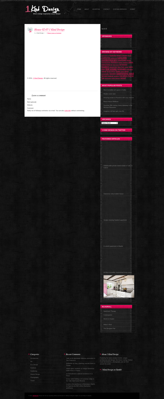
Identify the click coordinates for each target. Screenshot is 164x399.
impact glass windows (73, 368)
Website (29, 105)
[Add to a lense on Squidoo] (58, 86)
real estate (111, 69)
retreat (104, 71)
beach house (122, 55)
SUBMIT (132, 9)
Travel (32, 380)
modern (105, 67)
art (108, 55)
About (86, 9)
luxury (124, 64)
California (106, 58)
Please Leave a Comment (54, 33)
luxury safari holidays (73, 379)
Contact (106, 9)
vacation (116, 76)
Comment (30, 108)
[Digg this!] (38, 86)
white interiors (116, 78)
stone (126, 71)
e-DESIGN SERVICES (120, 9)
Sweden (112, 74)
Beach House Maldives (111, 101)
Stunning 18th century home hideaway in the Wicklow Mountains (118, 106)
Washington (108, 78)
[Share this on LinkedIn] (85, 86)
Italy (111, 64)
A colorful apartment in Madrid (113, 246)
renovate (121, 69)
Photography (34, 377)
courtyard (122, 60)
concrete (122, 57)
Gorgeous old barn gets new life (114, 111)
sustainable (105, 74)
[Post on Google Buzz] (72, 86)
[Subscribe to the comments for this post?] (92, 86)
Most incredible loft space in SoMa (115, 90)
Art (31, 361)
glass (130, 62)
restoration (129, 69)
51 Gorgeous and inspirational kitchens (116, 298)
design (129, 60)
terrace (104, 76)
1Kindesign (35, 395)
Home (79, 9)
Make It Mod (108, 324)
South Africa (111, 71)
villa (103, 78)
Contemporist (108, 315)
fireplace (114, 62)
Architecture (34, 358)
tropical (110, 76)
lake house (116, 64)
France (120, 62)
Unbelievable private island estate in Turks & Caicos (118, 167)
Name (29, 99)
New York (120, 67)
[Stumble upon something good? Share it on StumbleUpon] (31, 86)
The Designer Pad (109, 328)
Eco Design (34, 364)
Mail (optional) (31, 102)
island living (106, 65)
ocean (126, 67)
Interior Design (35, 374)
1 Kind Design (38, 78)
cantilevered (113, 58)
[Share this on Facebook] (45, 86)
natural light (113, 67)
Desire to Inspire (109, 319)
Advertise (96, 9)
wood (123, 78)
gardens (125, 62)
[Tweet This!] (51, 86)
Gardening (33, 371)
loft (120, 65)
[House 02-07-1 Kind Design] (38, 75)
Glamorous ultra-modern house (113, 194)
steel (122, 71)
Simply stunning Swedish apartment (115, 220)
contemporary (109, 60)
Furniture (33, 368)
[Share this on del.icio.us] (65, 86)
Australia (112, 55)
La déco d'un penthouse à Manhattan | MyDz (80, 384)
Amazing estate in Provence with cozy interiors (119, 97)
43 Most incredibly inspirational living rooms (118, 272)
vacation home (126, 76)
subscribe (67, 110)
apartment (104, 55)
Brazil (129, 55)
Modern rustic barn (110, 94)
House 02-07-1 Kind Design (49, 29)
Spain (118, 71)
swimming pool (125, 73)
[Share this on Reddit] (78, 86)
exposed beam (106, 62)
